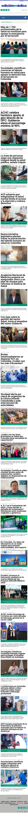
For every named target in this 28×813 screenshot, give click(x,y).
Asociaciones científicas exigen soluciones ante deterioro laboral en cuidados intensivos (12, 764)
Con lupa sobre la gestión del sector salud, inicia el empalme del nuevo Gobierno (14, 320)
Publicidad (13, 801)
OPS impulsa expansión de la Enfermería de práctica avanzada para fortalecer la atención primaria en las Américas (14, 727)
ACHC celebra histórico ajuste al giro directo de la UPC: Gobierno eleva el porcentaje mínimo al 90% (13, 119)
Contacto (20, 801)
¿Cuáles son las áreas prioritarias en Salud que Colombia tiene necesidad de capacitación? (14, 437)
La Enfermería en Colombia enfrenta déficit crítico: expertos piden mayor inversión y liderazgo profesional (13, 689)
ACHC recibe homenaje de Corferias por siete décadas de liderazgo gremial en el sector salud (13, 617)
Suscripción (19, 803)
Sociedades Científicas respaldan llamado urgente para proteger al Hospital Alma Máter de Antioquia (13, 654)
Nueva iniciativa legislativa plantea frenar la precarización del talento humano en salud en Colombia (13, 238)
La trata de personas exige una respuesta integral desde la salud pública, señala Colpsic (13, 159)
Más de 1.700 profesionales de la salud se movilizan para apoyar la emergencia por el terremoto (13, 31)
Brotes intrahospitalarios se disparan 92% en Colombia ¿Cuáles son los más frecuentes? (13, 358)
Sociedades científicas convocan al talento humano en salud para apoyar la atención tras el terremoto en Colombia (13, 73)
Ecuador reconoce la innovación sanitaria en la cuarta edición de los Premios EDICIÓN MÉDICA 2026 (13, 579)
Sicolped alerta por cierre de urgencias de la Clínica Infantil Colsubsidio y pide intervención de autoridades (13, 399)
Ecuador (26, 1)
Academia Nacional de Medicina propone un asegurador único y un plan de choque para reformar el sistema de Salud (13, 280)
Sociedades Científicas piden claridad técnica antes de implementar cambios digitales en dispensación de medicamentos (14, 474)
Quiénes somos (5, 801)
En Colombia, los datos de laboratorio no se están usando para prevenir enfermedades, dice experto (13, 544)
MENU (3, 17)
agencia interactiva (20, 811)
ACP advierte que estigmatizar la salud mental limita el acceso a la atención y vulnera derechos (13, 198)
